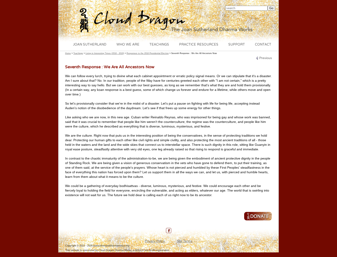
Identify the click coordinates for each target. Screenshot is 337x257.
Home (68, 53)
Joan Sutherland (89, 45)
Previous (265, 58)
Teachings (159, 45)
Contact (263, 45)
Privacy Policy (155, 241)
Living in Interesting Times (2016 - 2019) (105, 53)
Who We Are (127, 45)
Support (236, 45)
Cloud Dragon (168, 21)
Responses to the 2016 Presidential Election (148, 53)
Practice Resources (198, 45)
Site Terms (184, 241)
